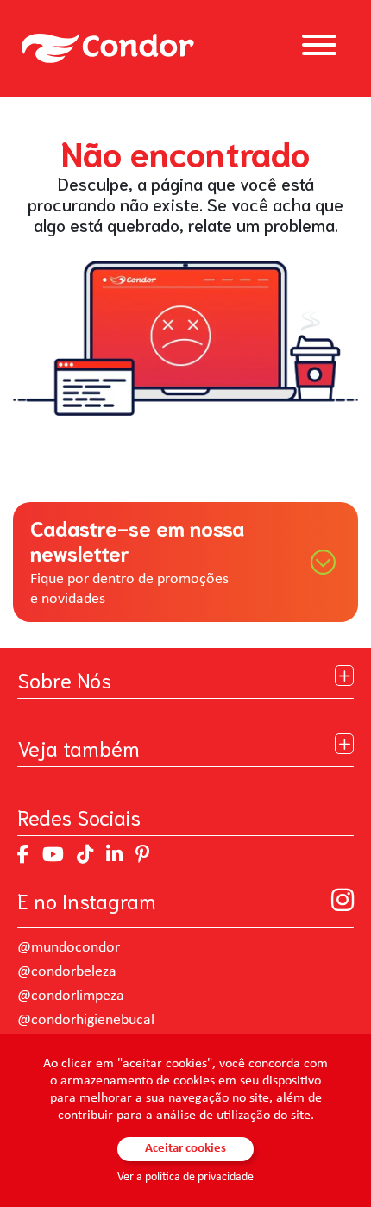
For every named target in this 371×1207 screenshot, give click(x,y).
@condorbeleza (66, 972)
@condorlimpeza (70, 996)
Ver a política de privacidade (185, 1177)
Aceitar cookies (185, 1148)
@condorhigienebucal (85, 1020)
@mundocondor (68, 948)
